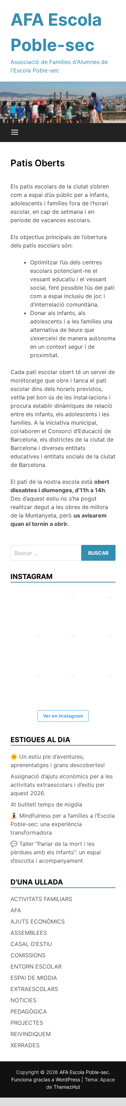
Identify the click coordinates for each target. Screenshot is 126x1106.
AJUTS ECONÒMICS (37, 921)
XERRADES (25, 1045)
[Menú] (14, 132)
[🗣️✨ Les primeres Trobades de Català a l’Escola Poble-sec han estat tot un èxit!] (99, 605)
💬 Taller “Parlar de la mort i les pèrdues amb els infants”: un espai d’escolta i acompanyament (55, 852)
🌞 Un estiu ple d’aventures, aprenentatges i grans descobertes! (57, 761)
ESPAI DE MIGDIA (33, 977)
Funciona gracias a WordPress (46, 1079)
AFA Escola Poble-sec (84, 1072)
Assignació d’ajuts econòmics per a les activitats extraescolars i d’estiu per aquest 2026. (61, 785)
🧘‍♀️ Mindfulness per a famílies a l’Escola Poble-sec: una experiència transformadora (62, 824)
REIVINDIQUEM (30, 1033)
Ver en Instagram (63, 716)
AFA (15, 910)
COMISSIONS (28, 955)
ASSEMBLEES (28, 932)
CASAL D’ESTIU (31, 943)
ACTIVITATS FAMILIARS (41, 898)
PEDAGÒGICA (28, 1011)
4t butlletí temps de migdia (46, 804)
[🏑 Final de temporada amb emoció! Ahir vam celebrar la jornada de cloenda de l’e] (26, 683)
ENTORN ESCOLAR (36, 966)
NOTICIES (23, 1000)
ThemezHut (67, 1087)
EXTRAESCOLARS (34, 988)
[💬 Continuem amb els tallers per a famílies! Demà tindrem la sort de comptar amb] (63, 683)
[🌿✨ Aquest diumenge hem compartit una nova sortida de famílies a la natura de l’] (63, 605)
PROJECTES (26, 1022)
